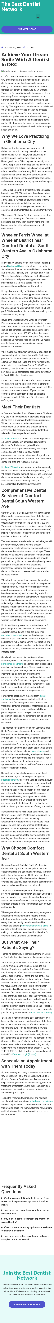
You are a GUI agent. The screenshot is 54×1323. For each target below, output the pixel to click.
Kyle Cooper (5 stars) (41, 1012)
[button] (38, 16)
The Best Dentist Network (20, 6)
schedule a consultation (41, 1101)
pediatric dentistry (10, 779)
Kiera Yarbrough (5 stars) (24, 1054)
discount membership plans (34, 925)
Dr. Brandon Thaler (10, 438)
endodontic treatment (11, 635)
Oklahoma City (14, 266)
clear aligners (38, 751)
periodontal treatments (12, 664)
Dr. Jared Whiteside (10, 467)
